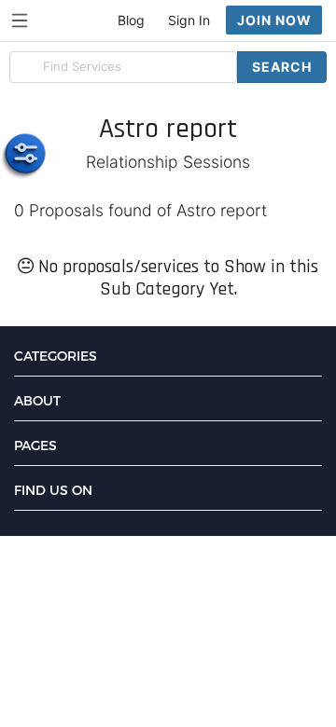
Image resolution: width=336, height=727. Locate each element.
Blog (131, 20)
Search (282, 67)
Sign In (189, 20)
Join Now (274, 20)
